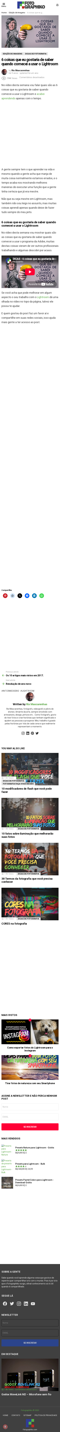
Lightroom (42, 297)
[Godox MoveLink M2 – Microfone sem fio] (30, 1375)
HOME (5, 1415)
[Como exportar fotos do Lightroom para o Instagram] (30, 1031)
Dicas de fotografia (13, 781)
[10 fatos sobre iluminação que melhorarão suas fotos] (30, 814)
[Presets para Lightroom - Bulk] (7, 1166)
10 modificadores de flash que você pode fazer (26, 790)
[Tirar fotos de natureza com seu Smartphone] (30, 1067)
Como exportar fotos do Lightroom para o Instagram (30, 1049)
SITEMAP (27, 1415)
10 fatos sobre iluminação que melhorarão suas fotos (27, 835)
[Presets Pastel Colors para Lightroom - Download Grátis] (7, 1183)
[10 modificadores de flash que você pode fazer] (30, 769)
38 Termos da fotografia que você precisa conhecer (27, 880)
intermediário (11, 691)
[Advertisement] (30, 134)
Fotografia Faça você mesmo (18, 784)
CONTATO (16, 1415)
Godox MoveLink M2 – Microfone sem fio (26, 1394)
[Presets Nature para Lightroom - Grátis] (7, 1150)
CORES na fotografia (14, 923)
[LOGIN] (57, 5)
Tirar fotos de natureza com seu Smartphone (30, 1083)
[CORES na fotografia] (30, 904)
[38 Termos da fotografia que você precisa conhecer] (30, 859)
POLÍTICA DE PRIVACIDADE (46, 1415)
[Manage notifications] (5, 1426)
